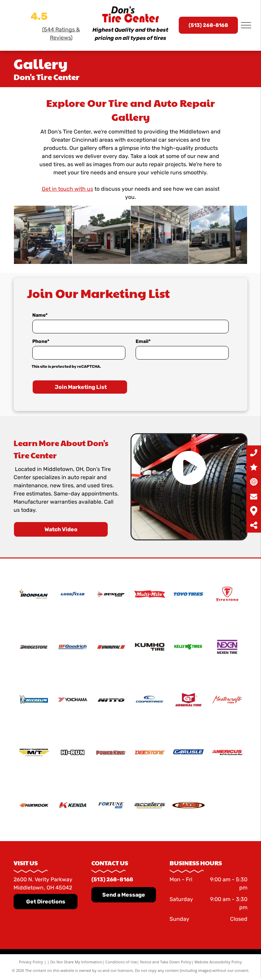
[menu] (246, 25)
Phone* (40, 341)
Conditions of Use (121, 961)
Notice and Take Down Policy (165, 961)
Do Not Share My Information (76, 961)
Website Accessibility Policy (218, 961)
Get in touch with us (67, 189)
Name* (40, 315)
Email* (143, 341)
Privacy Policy (31, 961)
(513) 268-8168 (112, 879)
